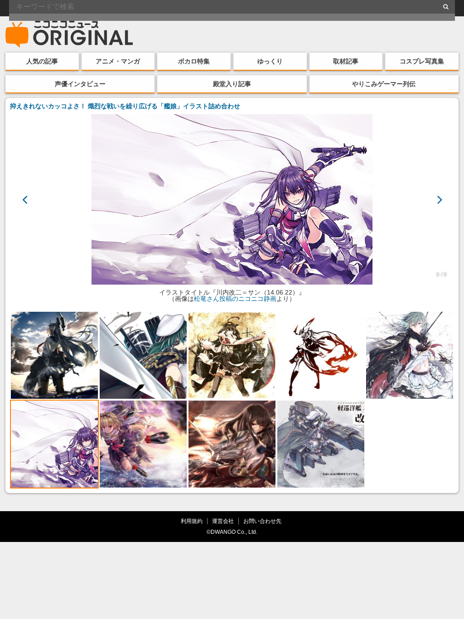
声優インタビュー (80, 83)
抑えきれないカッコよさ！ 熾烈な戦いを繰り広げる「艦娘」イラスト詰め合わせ (125, 106)
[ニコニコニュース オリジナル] (69, 34)
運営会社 (223, 521)
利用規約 (192, 521)
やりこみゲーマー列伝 (384, 83)
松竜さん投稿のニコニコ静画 (235, 298)
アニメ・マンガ (118, 61)
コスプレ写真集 (422, 61)
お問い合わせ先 (262, 521)
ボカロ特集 (194, 61)
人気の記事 (42, 61)
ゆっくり (270, 61)
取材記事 (345, 61)
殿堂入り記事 (232, 83)
